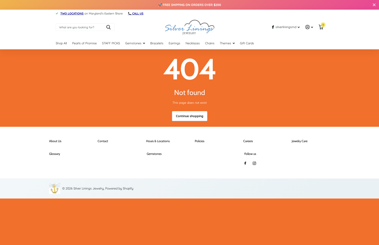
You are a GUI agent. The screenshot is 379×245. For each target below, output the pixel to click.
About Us (55, 141)
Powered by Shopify (119, 188)
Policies (199, 141)
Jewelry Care (299, 141)
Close (374, 5)
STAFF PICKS (111, 43)
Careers (248, 141)
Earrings (174, 43)
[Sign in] (309, 27)
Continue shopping (189, 116)
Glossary (54, 154)
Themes (225, 43)
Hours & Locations (158, 141)
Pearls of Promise (84, 43)
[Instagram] (254, 163)
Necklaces (193, 43)
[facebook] (245, 163)
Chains (210, 43)
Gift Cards (247, 43)
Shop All (61, 43)
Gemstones (133, 43)
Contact (103, 141)
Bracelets (156, 43)
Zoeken (108, 27)
